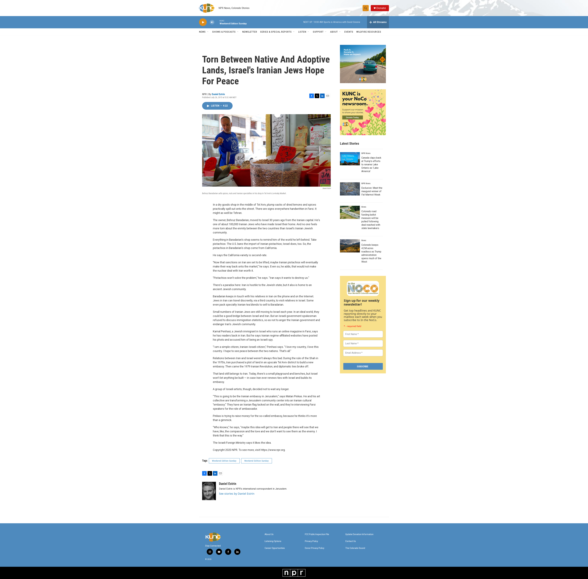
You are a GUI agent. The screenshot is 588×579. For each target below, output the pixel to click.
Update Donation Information (359, 534)
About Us (269, 534)
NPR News (365, 153)
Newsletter (249, 32)
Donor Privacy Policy (314, 548)
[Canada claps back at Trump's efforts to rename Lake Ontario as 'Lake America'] (350, 158)
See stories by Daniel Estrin (236, 493)
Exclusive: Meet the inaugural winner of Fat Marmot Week (371, 191)
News (363, 207)
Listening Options (273, 541)
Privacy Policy (311, 541)
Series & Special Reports (276, 32)
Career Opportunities (275, 548)
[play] (202, 22)
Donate (381, 8)
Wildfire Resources (368, 32)
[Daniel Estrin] (209, 491)
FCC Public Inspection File (317, 534)
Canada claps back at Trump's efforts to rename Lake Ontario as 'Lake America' (371, 164)
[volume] (212, 22)
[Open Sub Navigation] (208, 32)
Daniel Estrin (218, 94)
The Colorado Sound (355, 548)
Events (348, 32)
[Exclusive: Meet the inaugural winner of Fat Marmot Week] (350, 189)
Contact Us (350, 541)
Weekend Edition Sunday (224, 461)
